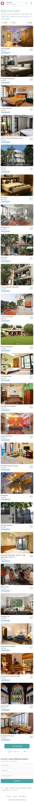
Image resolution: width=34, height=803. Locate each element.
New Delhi (5, 16)
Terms (15, 796)
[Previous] (3, 36)
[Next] (30, 36)
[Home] (2, 787)
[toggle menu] (31, 3)
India (7, 19)
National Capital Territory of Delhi (20, 788)
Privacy (9, 796)
